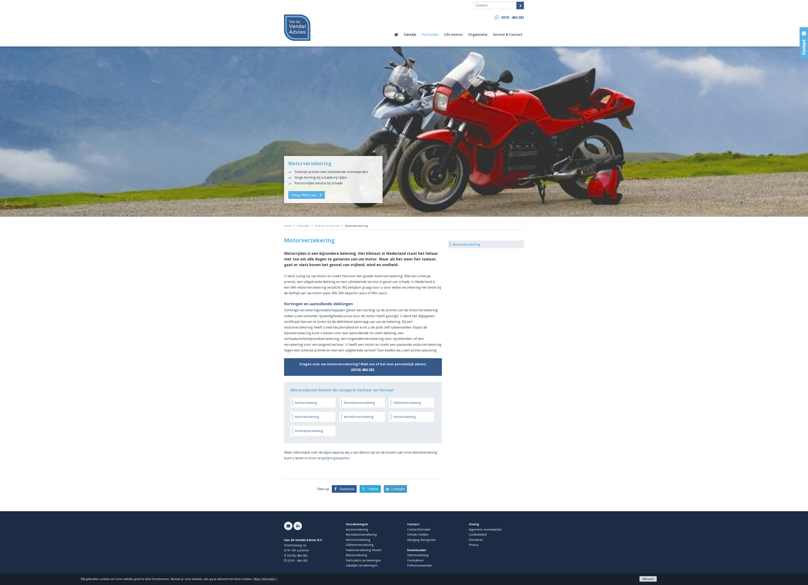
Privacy (473, 545)
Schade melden (417, 534)
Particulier (303, 226)
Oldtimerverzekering (407, 403)
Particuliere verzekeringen (363, 560)
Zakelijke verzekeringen (362, 565)
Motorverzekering (307, 417)
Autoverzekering (306, 403)
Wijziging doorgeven (421, 540)
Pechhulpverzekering (309, 431)
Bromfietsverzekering (358, 417)
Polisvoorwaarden (419, 565)
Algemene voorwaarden (485, 529)
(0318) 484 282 (362, 369)
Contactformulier (419, 529)
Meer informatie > (265, 579)
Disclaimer (476, 540)
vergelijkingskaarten (333, 458)
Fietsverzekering (404, 417)
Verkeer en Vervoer (327, 226)
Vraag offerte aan (304, 195)
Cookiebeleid (478, 534)
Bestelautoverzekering (359, 403)
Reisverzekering (356, 555)
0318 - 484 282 (512, 17)
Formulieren (415, 560)
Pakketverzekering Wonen (363, 550)
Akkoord (648, 579)
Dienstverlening (418, 555)
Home (288, 226)
